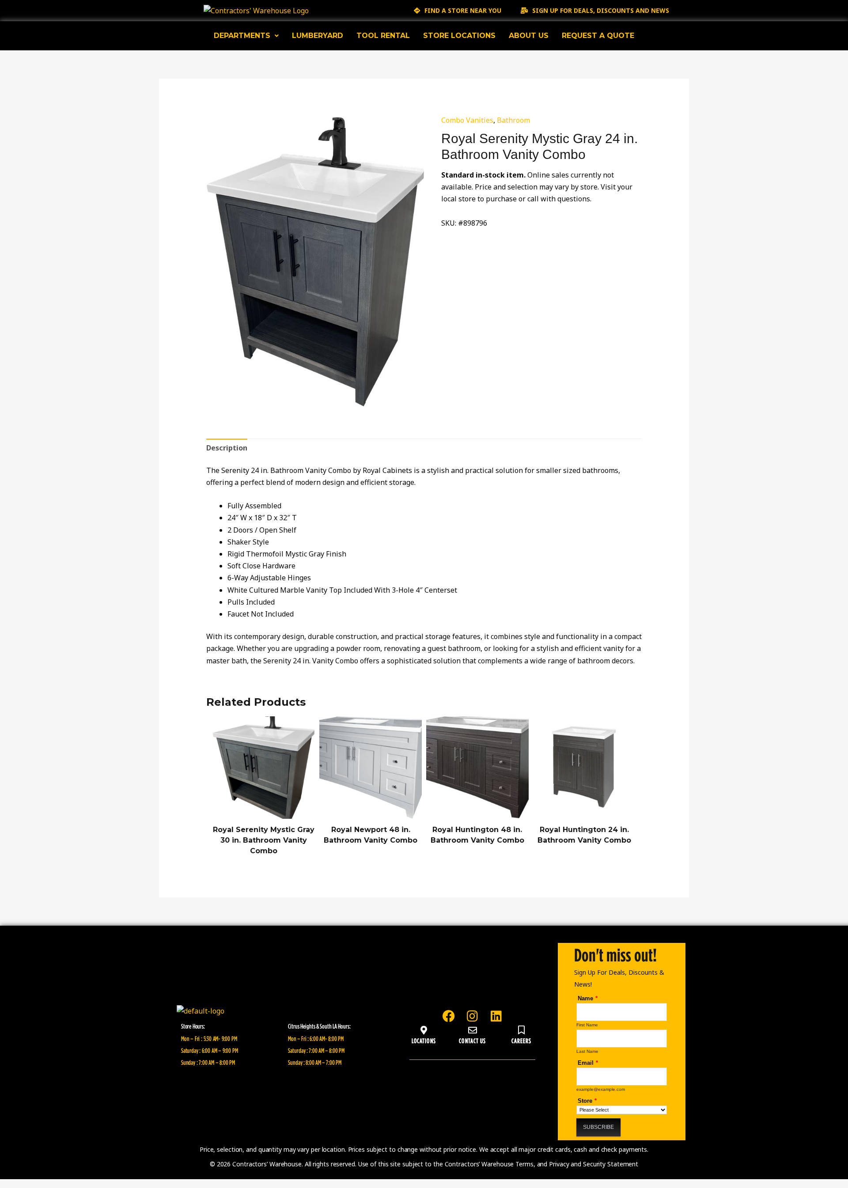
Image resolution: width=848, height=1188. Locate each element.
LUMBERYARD (317, 35)
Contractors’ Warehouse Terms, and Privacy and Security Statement (542, 1164)
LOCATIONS (424, 1040)
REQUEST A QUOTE (598, 35)
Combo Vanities (467, 120)
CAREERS (521, 1040)
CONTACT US (472, 1040)
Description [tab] (226, 448)
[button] (246, 36)
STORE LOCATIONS (459, 35)
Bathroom (513, 120)
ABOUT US (529, 35)
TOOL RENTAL (383, 35)
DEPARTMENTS (242, 35)
